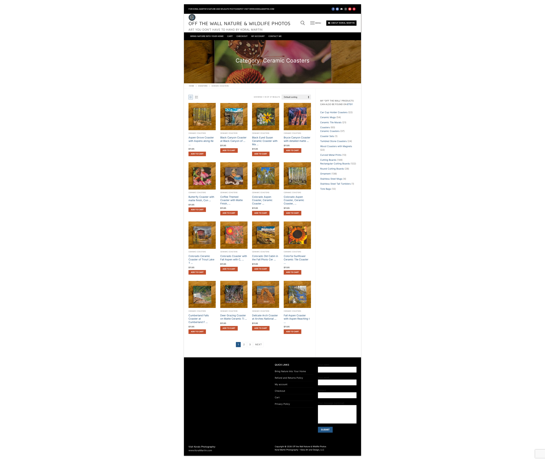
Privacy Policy (282, 403)
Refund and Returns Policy (289, 377)
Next (258, 344)
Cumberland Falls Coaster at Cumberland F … (198, 319)
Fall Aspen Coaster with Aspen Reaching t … (297, 319)
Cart (277, 397)
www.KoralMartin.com (261, 9)
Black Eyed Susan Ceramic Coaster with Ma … (264, 141)
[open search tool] (302, 23)
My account (281, 384)
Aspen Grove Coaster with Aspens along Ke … (201, 141)
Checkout (280, 390)
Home (191, 86)
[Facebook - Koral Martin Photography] (337, 9)
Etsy (350, 104)
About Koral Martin (343, 23)
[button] (197, 154)
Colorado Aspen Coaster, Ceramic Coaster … (262, 200)
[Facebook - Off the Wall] (333, 9)
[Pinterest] (354, 9)
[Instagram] (345, 9)
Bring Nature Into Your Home (290, 371)
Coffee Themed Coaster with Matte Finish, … (231, 200)
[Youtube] (349, 9)
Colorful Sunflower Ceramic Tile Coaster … (296, 259)
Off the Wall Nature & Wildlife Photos (239, 24)
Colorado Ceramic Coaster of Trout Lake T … (201, 259)
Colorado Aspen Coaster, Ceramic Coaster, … (294, 200)
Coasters (202, 86)
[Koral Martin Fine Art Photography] (341, 9)
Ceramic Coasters (197, 133)
